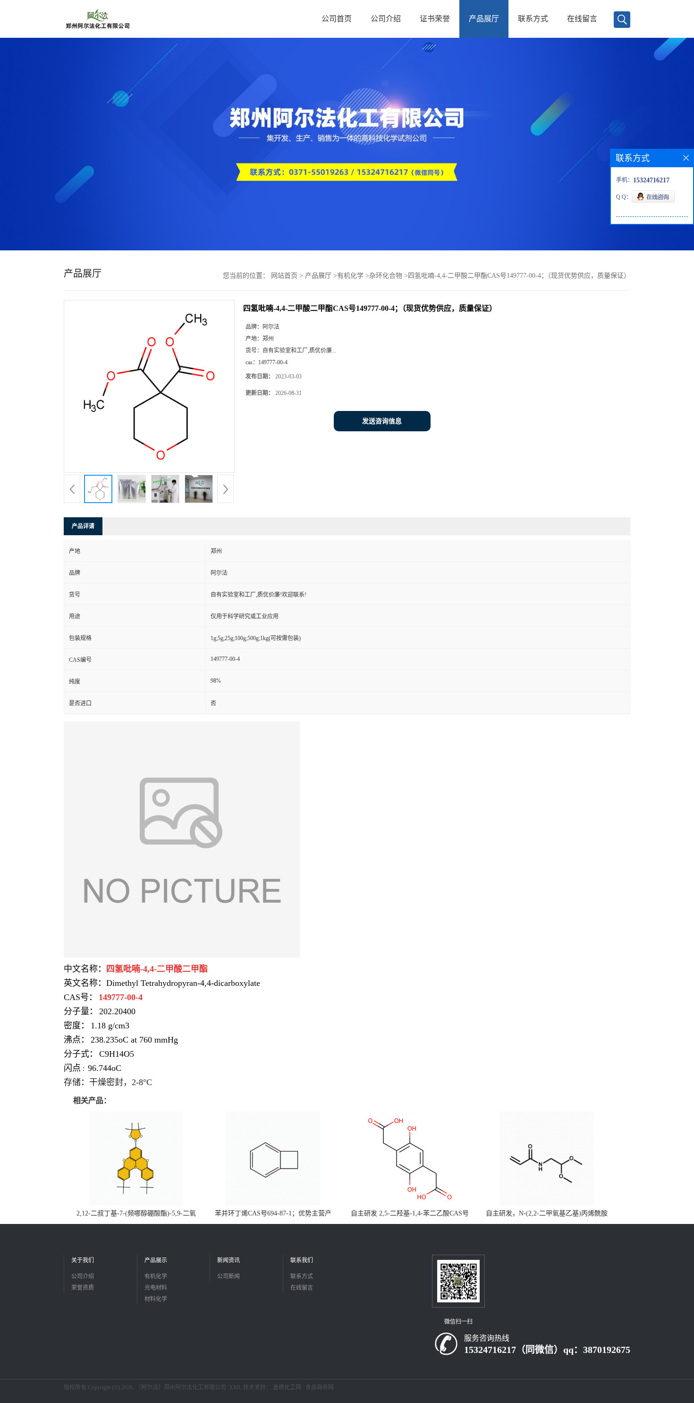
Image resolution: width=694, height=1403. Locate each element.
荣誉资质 (82, 1287)
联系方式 (533, 19)
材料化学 (155, 1299)
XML (235, 1387)
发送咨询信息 (382, 421)
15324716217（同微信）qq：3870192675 (547, 1349)
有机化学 (350, 275)
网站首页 (284, 275)
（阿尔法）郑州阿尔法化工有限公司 (180, 1387)
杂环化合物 (385, 275)
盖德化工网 (287, 1387)
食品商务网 (319, 1387)
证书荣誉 (435, 19)
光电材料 (155, 1287)
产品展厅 (484, 19)
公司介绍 (386, 19)
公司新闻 (228, 1276)
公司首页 (337, 19)
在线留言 (582, 19)
